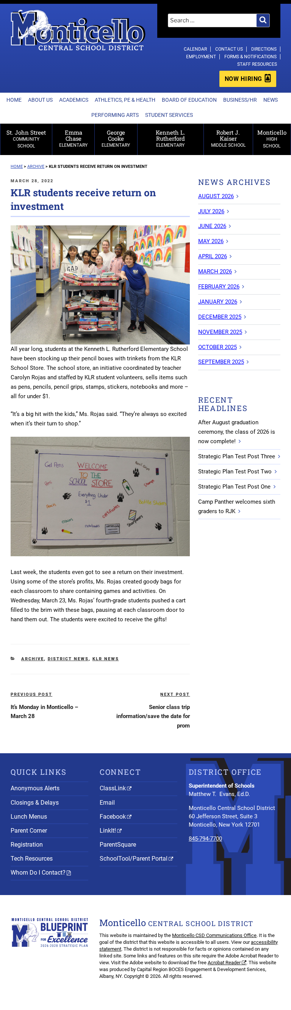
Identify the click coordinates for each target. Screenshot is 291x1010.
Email (107, 802)
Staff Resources (257, 64)
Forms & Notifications (250, 56)
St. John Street (26, 139)
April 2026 (212, 256)
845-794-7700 (205, 838)
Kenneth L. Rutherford (170, 138)
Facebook (113, 816)
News (270, 100)
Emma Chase (73, 138)
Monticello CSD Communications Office (214, 935)
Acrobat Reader (224, 962)
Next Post (175, 694)
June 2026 (212, 226)
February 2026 (218, 286)
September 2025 (221, 361)
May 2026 (211, 241)
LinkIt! (108, 830)
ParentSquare (118, 844)
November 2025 (220, 332)
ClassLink (113, 788)
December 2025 (219, 316)
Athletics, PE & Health (125, 100)
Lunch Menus (29, 816)
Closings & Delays (35, 802)
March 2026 (215, 271)
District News (68, 658)
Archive (32, 658)
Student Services (169, 115)
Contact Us (229, 49)
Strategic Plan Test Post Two (235, 471)
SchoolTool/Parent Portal (133, 858)
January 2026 (217, 301)
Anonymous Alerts (35, 788)
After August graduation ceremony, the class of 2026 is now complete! (236, 432)
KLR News (105, 658)
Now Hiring (243, 78)
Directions (264, 49)
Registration (27, 844)
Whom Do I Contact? (38, 872)
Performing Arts (115, 115)
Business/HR (240, 100)
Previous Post (31, 694)
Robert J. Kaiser (228, 138)
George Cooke (116, 138)
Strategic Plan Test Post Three (236, 456)
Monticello (271, 139)
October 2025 (217, 347)
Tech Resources (32, 858)
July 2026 (211, 211)
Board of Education (189, 100)
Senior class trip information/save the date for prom (153, 716)
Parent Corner (29, 830)
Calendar (195, 49)
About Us (40, 100)
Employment (201, 56)
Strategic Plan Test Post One (234, 486)
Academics (73, 100)
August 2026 (216, 196)
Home (14, 100)
